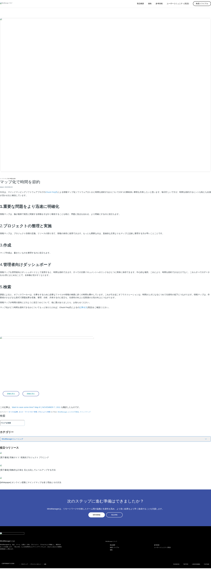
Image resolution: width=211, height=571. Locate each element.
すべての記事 (13, 412)
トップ (1, 178)
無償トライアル (114, 547)
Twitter (185, 564)
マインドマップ (85, 412)
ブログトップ (24, 564)
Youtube (206, 564)
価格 (111, 550)
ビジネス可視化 (73, 412)
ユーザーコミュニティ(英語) (162, 547)
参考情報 (156, 545)
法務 (45, 564)
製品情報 (114, 515)
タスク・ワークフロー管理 (28, 412)
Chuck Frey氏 (51, 192)
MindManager (62, 412)
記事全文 (83, 307)
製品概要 (112, 545)
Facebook (176, 564)
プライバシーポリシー (35, 564)
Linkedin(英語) (196, 564)
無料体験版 (96, 515)
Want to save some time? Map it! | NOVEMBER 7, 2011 (36, 407)
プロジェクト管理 (44, 412)
